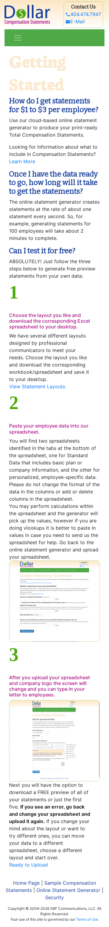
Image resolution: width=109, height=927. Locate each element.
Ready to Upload (28, 865)
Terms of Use (87, 919)
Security (54, 897)
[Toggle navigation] (17, 38)
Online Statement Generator (68, 890)
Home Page (26, 883)
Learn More (22, 161)
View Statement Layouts (37, 386)
